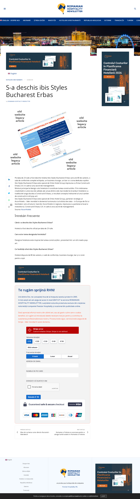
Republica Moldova (92, 20)
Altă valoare (32, 347)
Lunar (52, 356)
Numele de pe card (34, 371)
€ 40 (53, 341)
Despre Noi (15, 20)
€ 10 (29, 341)
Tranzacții (119, 20)
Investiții (52, 20)
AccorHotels (26, 209)
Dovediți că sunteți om (36, 381)
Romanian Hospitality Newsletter (19, 101)
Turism (130, 20)
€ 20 (37, 341)
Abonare (27, 20)
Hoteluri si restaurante (70, 20)
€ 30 (45, 341)
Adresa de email (33, 361)
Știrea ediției (39, 20)
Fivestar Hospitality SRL (70, 487)
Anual (70, 356)
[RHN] (70, 8)
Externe (107, 20)
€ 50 (62, 341)
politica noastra (74, 496)
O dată (35, 356)
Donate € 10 (33, 397)
